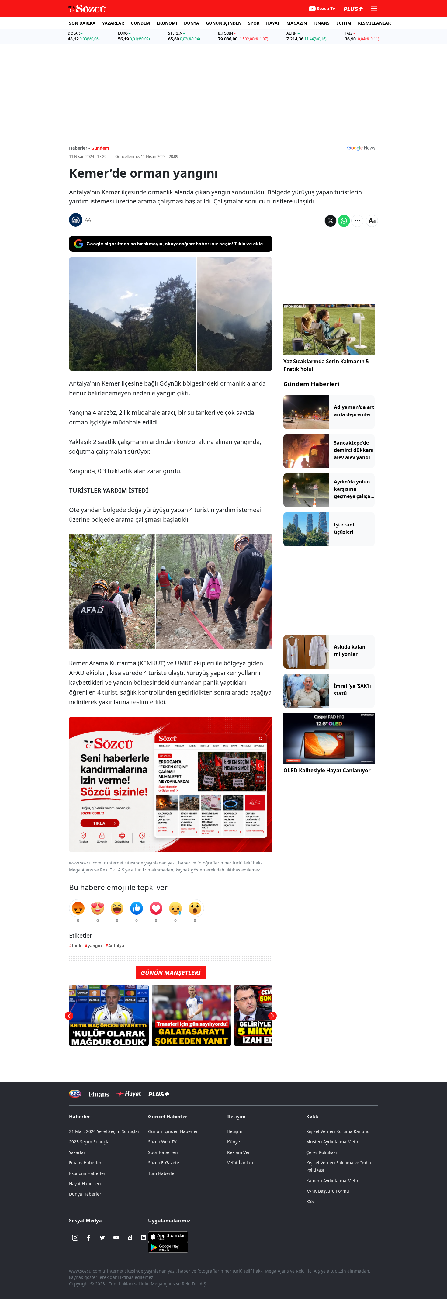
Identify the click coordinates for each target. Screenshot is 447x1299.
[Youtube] (116, 1237)
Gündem (100, 148)
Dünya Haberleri (85, 1194)
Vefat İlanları (240, 1163)
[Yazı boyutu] (372, 221)
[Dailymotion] (130, 1237)
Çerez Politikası (321, 1152)
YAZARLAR (113, 23)
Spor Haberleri (163, 1152)
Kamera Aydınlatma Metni (332, 1180)
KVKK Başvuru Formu (327, 1191)
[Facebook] (89, 1237)
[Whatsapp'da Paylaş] (344, 221)
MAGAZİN (296, 23)
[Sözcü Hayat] (128, 1093)
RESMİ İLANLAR (374, 23)
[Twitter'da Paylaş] (330, 221)
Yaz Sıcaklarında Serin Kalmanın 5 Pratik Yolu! (326, 365)
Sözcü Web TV (162, 1142)
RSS (310, 1201)
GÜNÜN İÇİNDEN (223, 23)
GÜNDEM (140, 23)
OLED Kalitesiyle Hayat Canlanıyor (327, 770)
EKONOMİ (167, 23)
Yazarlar (77, 1152)
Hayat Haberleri (85, 1183)
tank (76, 945)
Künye (233, 1142)
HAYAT (273, 23)
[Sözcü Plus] (158, 1093)
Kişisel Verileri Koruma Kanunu (338, 1131)
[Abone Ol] (361, 148)
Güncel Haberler (167, 1116)
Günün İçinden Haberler (173, 1131)
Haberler (79, 1116)
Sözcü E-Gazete (163, 1163)
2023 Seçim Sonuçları (91, 1142)
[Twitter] (102, 1237)
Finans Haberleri (86, 1163)
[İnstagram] (75, 1237)
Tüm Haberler (162, 1173)
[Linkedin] (143, 1237)
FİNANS (322, 23)
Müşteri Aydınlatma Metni (332, 1142)
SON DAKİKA (82, 23)
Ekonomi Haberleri (88, 1173)
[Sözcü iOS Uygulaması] (168, 1236)
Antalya (116, 945)
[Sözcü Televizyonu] (75, 1094)
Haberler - (79, 148)
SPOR (253, 23)
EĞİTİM (343, 23)
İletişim (234, 1131)
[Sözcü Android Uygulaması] (168, 1247)
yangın (95, 945)
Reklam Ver (238, 1152)
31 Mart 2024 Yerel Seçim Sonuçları (105, 1131)
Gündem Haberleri (311, 384)
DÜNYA (191, 23)
